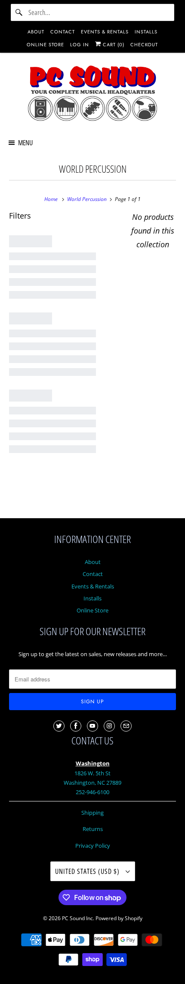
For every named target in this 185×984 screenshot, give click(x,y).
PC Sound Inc (77, 918)
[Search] (19, 12)
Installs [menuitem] (146, 31)
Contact (93, 574)
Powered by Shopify (119, 918)
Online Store (92, 610)
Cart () (112, 44)
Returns (93, 829)
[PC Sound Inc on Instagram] (109, 726)
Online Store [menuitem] (45, 44)
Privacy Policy (92, 845)
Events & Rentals (92, 586)
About (93, 562)
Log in (79, 44)
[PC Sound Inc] (92, 95)
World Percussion (92, 169)
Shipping (92, 812)
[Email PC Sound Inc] (126, 726)
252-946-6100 (92, 792)
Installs (92, 598)
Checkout (144, 44)
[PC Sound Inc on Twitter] (59, 726)
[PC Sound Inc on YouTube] (92, 726)
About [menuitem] (36, 31)
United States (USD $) (88, 871)
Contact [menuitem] (62, 31)
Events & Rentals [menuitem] (105, 31)
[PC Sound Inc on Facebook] (75, 726)
